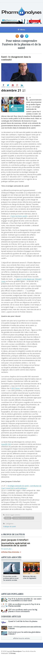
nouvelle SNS (6, 444)
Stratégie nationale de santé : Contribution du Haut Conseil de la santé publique (21, 487)
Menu (22, 29)
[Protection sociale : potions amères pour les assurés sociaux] (11, 562)
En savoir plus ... (7, 549)
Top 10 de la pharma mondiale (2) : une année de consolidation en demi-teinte (24, 600)
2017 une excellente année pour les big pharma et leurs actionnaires (22, 610)
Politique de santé (9, 526)
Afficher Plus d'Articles (10, 552)
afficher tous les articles (21, 638)
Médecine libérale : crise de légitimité (30, 577)
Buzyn (8, 518)
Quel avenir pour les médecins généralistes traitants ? (24, 633)
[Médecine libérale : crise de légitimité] (31, 562)
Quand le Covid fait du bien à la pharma (22, 621)
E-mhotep (12, 653)
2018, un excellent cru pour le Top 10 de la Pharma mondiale (24, 605)
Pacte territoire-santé (19, 216)
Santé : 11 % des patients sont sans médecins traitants (24, 627)
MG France (15, 388)
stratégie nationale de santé (23, 518)
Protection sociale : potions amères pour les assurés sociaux (11, 578)
